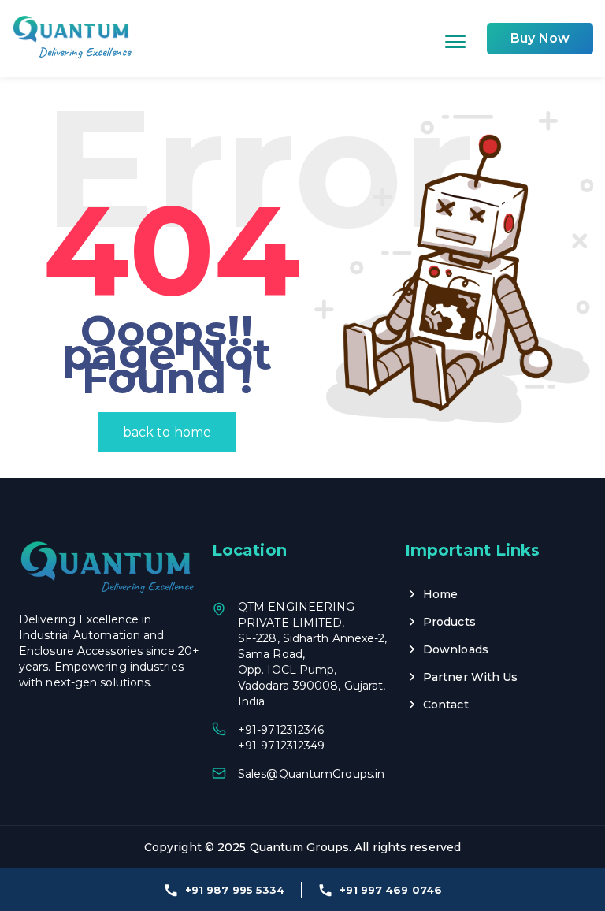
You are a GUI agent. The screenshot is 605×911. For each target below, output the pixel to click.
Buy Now (540, 38)
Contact (446, 704)
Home (440, 594)
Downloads (455, 649)
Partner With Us (470, 677)
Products (449, 622)
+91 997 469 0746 (391, 889)
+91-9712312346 (281, 730)
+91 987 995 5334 (235, 889)
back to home (167, 432)
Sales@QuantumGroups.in (311, 774)
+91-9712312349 (281, 745)
